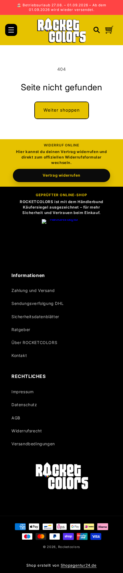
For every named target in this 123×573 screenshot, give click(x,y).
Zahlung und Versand (33, 290)
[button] (11, 30)
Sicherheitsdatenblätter (35, 316)
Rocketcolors (69, 547)
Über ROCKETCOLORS (34, 342)
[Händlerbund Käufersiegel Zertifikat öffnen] (61, 239)
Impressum (22, 391)
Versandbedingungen (33, 443)
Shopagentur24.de (79, 565)
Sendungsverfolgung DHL (37, 303)
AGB (15, 417)
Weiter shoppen (61, 110)
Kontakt (19, 355)
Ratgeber (20, 329)
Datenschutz (24, 404)
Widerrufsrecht (26, 430)
